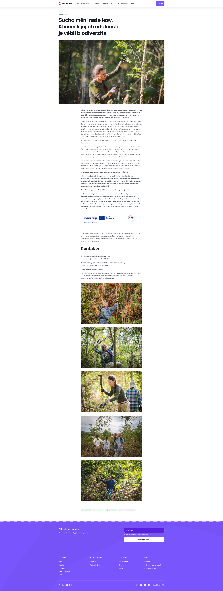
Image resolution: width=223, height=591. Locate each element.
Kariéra (121, 565)
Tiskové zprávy (130, 510)
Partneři (147, 562)
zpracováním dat (143, 534)
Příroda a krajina (86, 510)
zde (114, 140)
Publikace (62, 575)
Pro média (62, 568)
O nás (60, 562)
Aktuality (121, 510)
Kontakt (61, 565)
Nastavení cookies (150, 568)
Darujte (160, 3)
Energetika (92, 562)
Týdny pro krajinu (111, 510)
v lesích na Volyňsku (122, 118)
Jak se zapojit (123, 562)
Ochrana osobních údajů (152, 565)
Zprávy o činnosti (64, 571)
